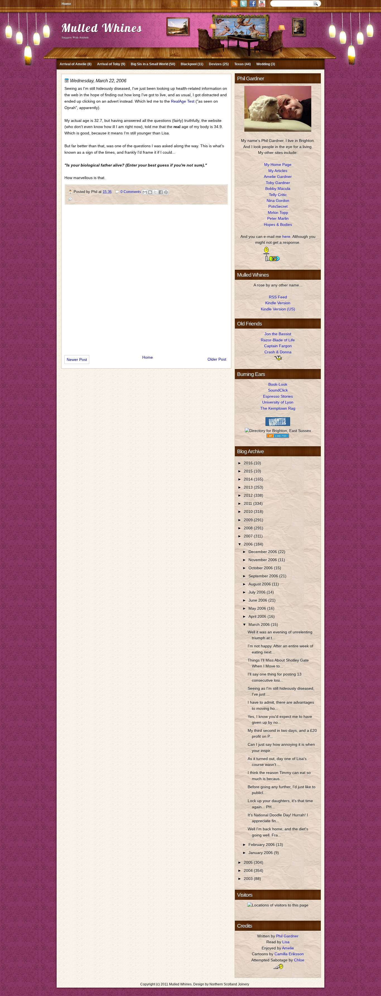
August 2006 (260, 584)
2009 (249, 520)
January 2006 (261, 852)
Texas (239, 64)
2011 (248, 503)
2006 (249, 544)
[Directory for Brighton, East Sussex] (278, 430)
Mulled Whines (102, 28)
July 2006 (258, 592)
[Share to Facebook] (160, 192)
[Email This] (145, 192)
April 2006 (258, 616)
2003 (249, 878)
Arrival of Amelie (73, 64)
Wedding (263, 64)
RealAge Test (182, 101)
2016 (249, 463)
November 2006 (263, 560)
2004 (249, 870)
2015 (249, 471)
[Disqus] (146, 277)
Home (66, 4)
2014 (249, 479)
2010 (249, 511)
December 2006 (263, 551)
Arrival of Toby (108, 64)
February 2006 (262, 844)
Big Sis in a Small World (149, 64)
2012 (249, 495)
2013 (249, 487)
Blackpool (189, 64)
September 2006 (264, 576)
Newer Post (77, 359)
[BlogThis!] (150, 192)
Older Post (217, 359)
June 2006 (258, 600)
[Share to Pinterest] (166, 192)
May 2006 (258, 608)
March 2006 (260, 624)
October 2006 (261, 568)
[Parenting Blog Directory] (278, 436)
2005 (249, 862)
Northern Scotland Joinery (229, 984)
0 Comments (130, 192)
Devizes (215, 64)
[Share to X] (155, 192)
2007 (249, 536)
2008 (249, 528)
